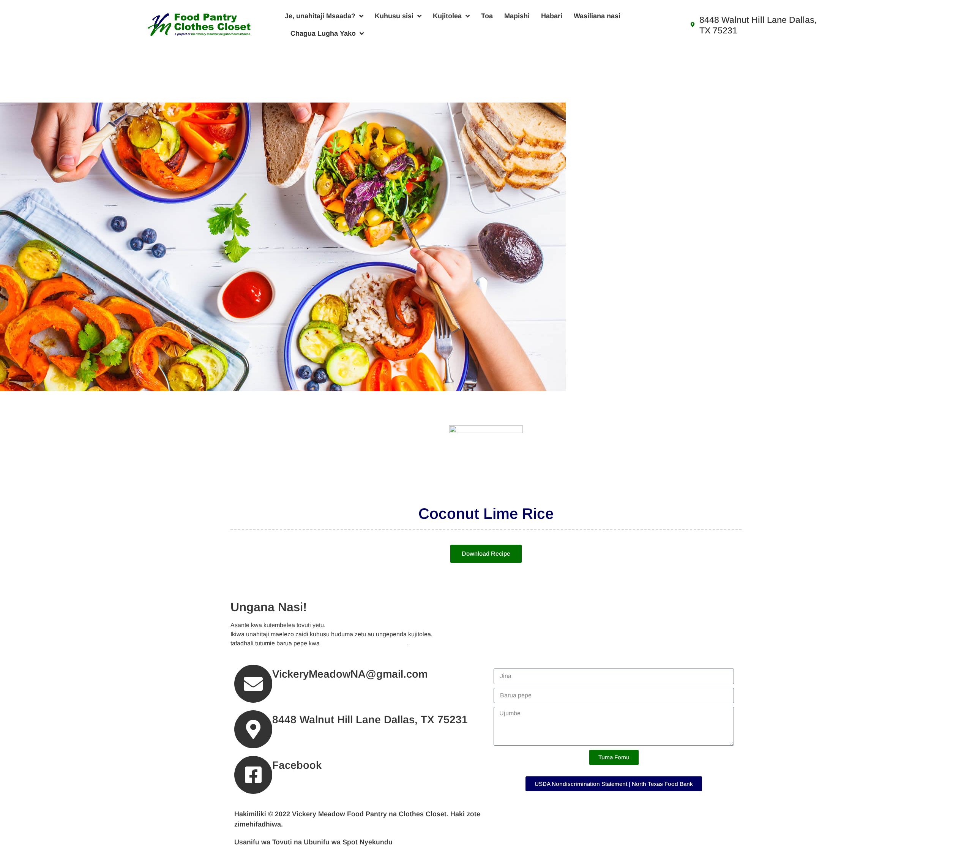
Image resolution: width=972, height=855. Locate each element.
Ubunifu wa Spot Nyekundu (348, 842)
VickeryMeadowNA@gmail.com (364, 643)
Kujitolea (447, 16)
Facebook (297, 765)
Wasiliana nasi (597, 16)
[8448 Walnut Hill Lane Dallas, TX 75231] (253, 729)
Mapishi (517, 16)
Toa (487, 16)
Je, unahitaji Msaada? (320, 16)
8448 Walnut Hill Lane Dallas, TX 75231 (370, 719)
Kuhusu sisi (394, 16)
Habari (551, 16)
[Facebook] (253, 775)
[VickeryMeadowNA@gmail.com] (253, 684)
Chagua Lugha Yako (323, 33)
